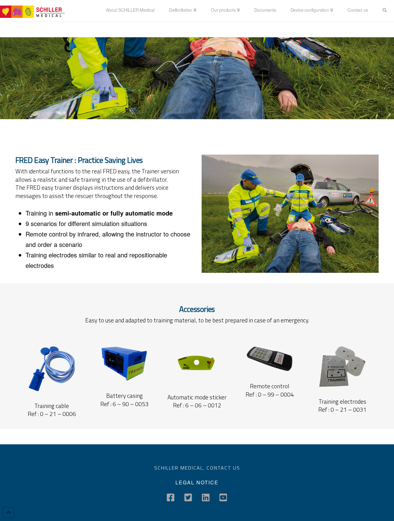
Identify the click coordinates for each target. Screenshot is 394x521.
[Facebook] (171, 497)
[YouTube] (223, 497)
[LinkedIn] (206, 497)
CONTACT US (223, 467)
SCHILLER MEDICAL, (180, 467)
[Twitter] (188, 497)
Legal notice (197, 482)
